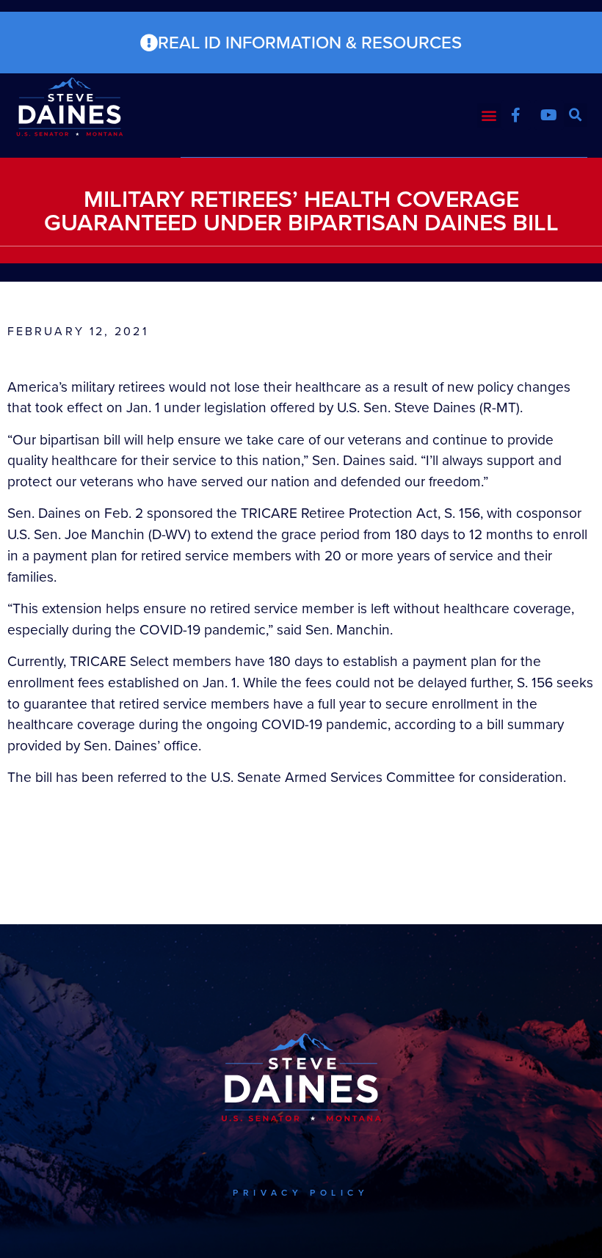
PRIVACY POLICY (301, 1192)
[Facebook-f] (516, 115)
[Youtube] (549, 115)
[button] (489, 115)
